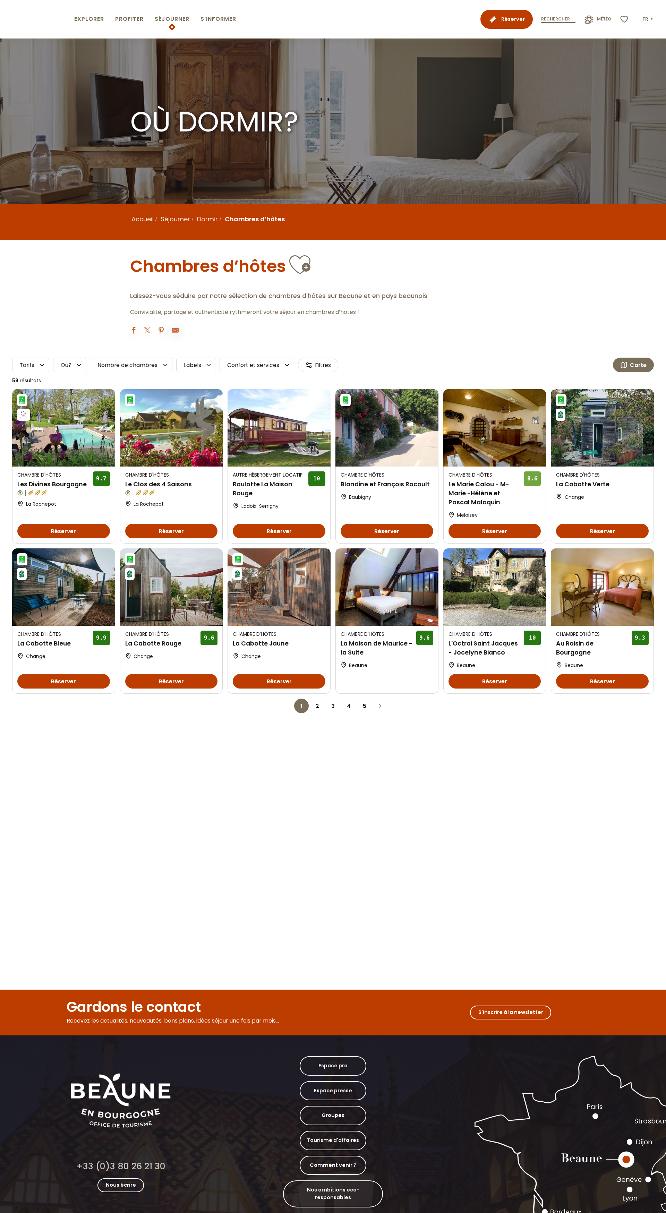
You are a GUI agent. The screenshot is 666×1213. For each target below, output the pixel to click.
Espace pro (333, 1065)
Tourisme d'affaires (333, 1140)
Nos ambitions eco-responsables (333, 1193)
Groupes (333, 1115)
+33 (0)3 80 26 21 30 (120, 1166)
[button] (648, 19)
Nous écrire (121, 1184)
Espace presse (333, 1090)
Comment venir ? (333, 1165)
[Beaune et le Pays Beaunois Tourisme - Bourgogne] (35, 19)
